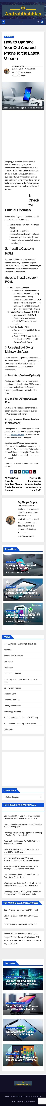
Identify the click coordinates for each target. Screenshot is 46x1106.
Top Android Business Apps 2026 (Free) (20, 724)
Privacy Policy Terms (12, 706)
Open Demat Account (12, 688)
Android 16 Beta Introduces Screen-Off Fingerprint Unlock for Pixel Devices (23, 592)
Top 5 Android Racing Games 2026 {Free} (21, 718)
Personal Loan (10, 694)
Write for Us (9, 729)
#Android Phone (18, 76)
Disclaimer (8, 668)
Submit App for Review (13, 712)
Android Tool (9, 36)
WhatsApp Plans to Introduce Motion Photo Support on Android (14, 484)
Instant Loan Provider (12, 674)
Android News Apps (12, 1053)
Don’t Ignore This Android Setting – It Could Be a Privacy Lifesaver (21, 568)
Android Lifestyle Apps (13, 1028)
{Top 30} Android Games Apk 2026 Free (20, 644)
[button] (38, 22)
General (9, 977)
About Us (8, 650)
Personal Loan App (12, 700)
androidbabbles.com (26, 536)
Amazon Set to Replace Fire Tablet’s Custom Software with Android (21, 1060)
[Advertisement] (23, 136)
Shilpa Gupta (19, 66)
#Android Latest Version (21, 72)
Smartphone (18, 977)
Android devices (17, 435)
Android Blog (37, 1096)
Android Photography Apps (15, 1002)
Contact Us (8, 662)
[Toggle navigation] (21, 22)
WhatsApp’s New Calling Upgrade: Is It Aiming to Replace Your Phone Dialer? (22, 1034)
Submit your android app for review (23, 1101)
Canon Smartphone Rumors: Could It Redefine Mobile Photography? (22, 1009)
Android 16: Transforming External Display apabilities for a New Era (33, 484)
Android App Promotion (13, 656)
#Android (31, 69)
